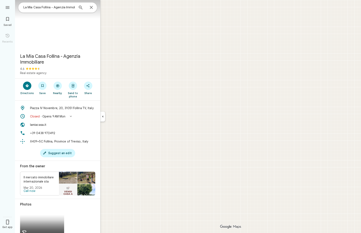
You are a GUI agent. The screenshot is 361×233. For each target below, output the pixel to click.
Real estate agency (33, 73)
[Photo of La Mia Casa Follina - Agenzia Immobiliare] (57, 25)
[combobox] (49, 7)
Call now (29, 191)
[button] (57, 116)
